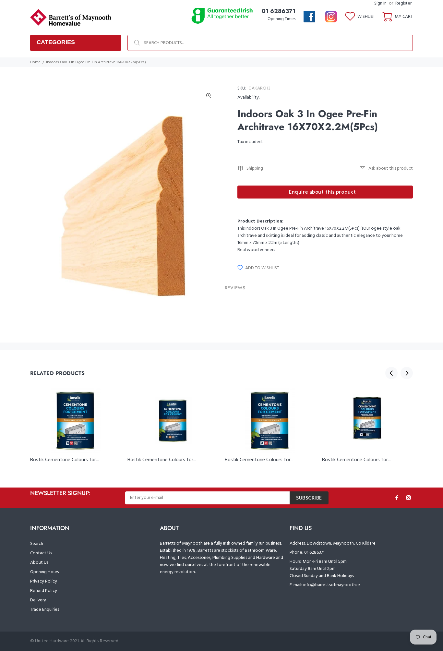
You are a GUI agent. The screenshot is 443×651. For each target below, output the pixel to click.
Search (36, 544)
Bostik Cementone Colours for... (64, 460)
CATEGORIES (56, 42)
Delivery (38, 600)
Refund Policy (43, 591)
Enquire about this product (322, 192)
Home (35, 62)
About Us (39, 562)
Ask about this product (390, 168)
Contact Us (41, 553)
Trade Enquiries (44, 609)
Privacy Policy (43, 581)
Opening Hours (44, 572)
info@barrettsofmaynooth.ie (331, 585)
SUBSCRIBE (309, 498)
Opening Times (281, 19)
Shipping (254, 168)
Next (407, 373)
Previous (391, 373)
